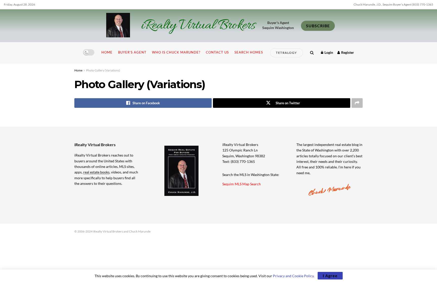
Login (328, 52)
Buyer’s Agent (132, 52)
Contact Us (217, 52)
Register (347, 52)
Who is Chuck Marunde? (176, 52)
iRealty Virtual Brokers (198, 25)
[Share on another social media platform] (357, 103)
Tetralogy (286, 53)
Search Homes (248, 52)
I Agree (330, 275)
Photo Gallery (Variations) (103, 70)
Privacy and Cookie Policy (293, 276)
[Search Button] (312, 52)
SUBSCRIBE (318, 25)
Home (107, 52)
